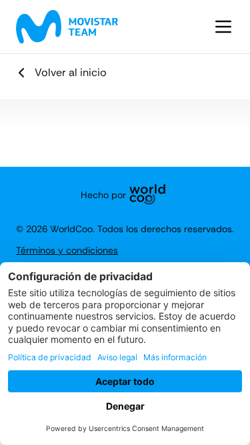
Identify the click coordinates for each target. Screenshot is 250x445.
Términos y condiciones (67, 250)
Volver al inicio (71, 72)
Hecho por (103, 195)
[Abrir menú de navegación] (223, 26)
